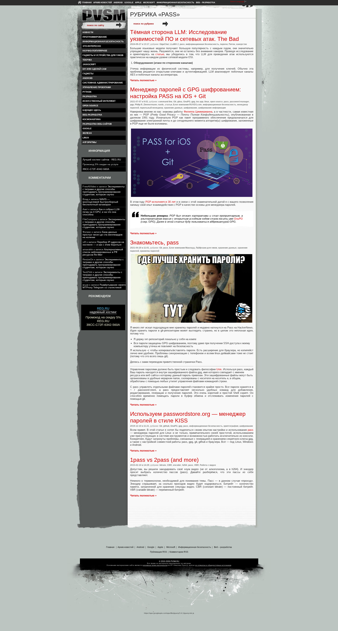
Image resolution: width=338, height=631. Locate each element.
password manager (239, 101)
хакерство (241, 44)
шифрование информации (212, 108)
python (87, 92)
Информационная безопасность (175, 2)
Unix (219, 369)
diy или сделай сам (94, 69)
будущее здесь (92, 110)
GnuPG (186, 101)
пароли (224, 44)
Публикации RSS (158, 552)
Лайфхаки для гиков (206, 248)
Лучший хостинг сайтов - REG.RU (102, 159)
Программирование (95, 37)
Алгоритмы (89, 142)
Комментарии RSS (179, 552)
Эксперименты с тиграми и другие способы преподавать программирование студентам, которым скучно (104, 190)
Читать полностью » (143, 80)
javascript (89, 64)
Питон (232, 44)
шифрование (190, 108)
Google (128, 2)
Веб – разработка (205, 2)
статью (159, 54)
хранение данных (173, 108)
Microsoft (149, 2)
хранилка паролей (149, 251)
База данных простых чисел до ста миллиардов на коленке (102, 235)
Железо (87, 133)
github (166, 426)
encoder (177, 465)
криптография (231, 426)
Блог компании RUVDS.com (187, 104)
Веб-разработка (92, 115)
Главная (87, 2)
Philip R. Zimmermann (146, 104)
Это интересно (92, 46)
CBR (169, 465)
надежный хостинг (103, 310)
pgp (132, 104)
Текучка (87, 60)
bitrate (162, 465)
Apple (138, 2)
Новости (88, 32)
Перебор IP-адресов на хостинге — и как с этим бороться (103, 243)
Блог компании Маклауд (182, 248)
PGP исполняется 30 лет (160, 201)
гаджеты (88, 73)
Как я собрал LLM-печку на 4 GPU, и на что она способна (101, 212)
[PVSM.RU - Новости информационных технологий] (104, 17)
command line (165, 101)
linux (86, 137)
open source (90, 105)
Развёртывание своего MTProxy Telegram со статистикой (104, 286)
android (88, 78)
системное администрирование (103, 83)
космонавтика (92, 119)
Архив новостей (102, 2)
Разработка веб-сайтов (97, 124)
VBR (196, 465)
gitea (179, 101)
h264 (184, 465)
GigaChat (164, 44)
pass (182, 44)
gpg (193, 101)
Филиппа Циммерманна (197, 111)
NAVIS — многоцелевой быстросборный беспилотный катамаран (100, 202)
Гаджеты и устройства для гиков (103, 55)
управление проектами (97, 87)
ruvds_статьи (165, 104)
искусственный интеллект (99, 101)
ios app (199, 101)
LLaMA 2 (174, 44)
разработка (90, 96)
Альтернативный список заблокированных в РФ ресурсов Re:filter (103, 252)
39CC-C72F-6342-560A (96, 169)
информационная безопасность (103, 41)
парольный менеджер (151, 108)
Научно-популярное (95, 50)
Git (174, 101)
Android (118, 2)
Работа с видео (208, 465)
